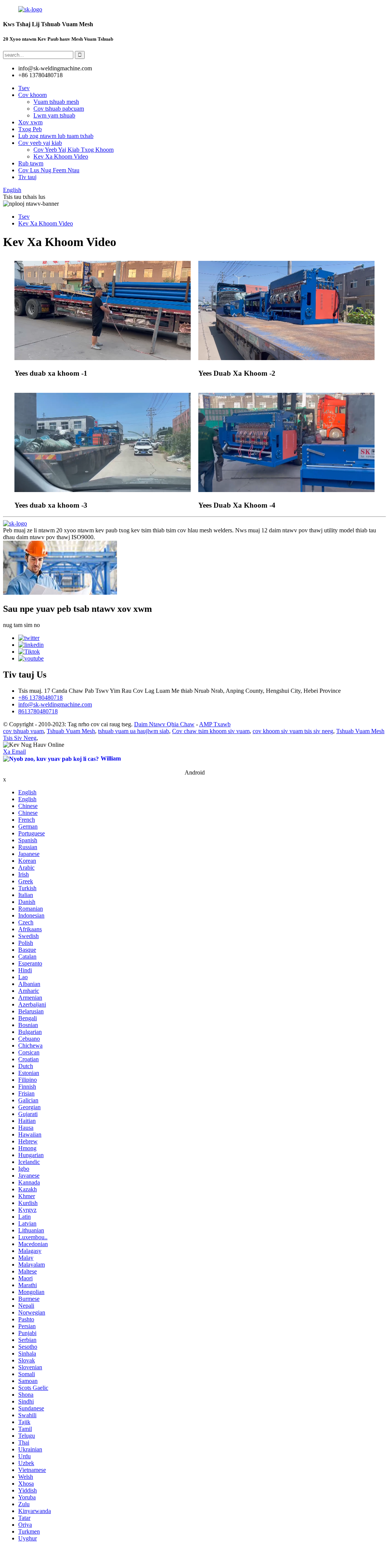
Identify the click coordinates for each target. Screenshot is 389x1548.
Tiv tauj (27, 177)
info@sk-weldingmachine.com (55, 704)
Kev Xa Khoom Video (60, 156)
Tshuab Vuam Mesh (71, 731)
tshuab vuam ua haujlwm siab (133, 731)
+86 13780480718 (40, 697)
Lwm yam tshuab (54, 115)
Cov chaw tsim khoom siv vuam (211, 731)
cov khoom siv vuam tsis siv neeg (293, 731)
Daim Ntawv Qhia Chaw (164, 724)
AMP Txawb (215, 724)
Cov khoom (32, 95)
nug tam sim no (21, 625)
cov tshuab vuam (23, 731)
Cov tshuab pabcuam (58, 108)
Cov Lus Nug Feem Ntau (48, 170)
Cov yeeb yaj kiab (40, 143)
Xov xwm (30, 122)
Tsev (24, 88)
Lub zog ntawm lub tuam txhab (55, 136)
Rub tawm (30, 163)
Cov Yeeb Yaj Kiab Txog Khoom (73, 149)
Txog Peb (30, 129)
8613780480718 (38, 711)
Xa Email (14, 751)
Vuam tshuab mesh (56, 101)
